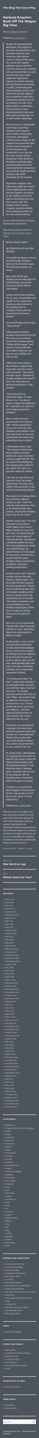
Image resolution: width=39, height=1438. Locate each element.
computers (9, 1137)
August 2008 (10, 964)
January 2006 (11, 1060)
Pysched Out (10, 1304)
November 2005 (12, 1066)
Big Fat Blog (10, 1350)
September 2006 (12, 1035)
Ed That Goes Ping (9, 848)
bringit (8, 1134)
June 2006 (9, 1045)
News (7, 1205)
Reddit (24, 32)
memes (8, 1196)
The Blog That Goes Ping (19, 7)
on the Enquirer (19, 38)
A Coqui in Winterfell (14, 1267)
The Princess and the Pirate (17, 1307)
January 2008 (11, 986)
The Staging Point (13, 1313)
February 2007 (11, 1020)
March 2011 (10, 909)
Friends (8, 1147)
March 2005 (10, 1091)
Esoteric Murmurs (13, 1387)
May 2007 (9, 1011)
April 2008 (9, 977)
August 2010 (10, 918)
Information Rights (13, 1171)
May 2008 (9, 974)
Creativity (9, 1140)
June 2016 (9, 902)
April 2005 (9, 1088)
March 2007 (10, 1017)
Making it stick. (12, 1356)
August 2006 (10, 1039)
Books (8, 1131)
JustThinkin (10, 1181)
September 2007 (12, 998)
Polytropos (10, 1295)
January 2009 (11, 952)
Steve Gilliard (12, 32)
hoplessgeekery (12, 1165)
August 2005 (10, 1076)
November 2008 (12, 958)
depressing (10, 1143)
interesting (10, 1178)
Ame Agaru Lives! (12, 1276)
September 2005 (12, 1073)
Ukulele (8, 1239)
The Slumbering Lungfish (16, 1365)
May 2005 (9, 1085)
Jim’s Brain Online (13, 1282)
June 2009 (9, 940)
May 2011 (9, 905)
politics (8, 1215)
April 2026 (9, 899)
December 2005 (12, 1063)
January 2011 (10, 912)
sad (6, 1227)
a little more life (12, 1270)
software (9, 1236)
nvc (6, 1208)
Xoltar (8, 1368)
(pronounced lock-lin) (14, 1264)
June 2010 (9, 924)
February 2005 (11, 1094)
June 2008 (9, 970)
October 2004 (11, 1107)
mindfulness (10, 1199)
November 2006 (12, 1029)
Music (7, 1202)
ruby (7, 1224)
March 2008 (10, 980)
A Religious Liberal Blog (15, 1273)
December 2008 (12, 955)
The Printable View (13, 1310)
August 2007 (10, 1001)
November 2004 (12, 1104)
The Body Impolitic (13, 1332)
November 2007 (12, 992)
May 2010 (9, 927)
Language (9, 1184)
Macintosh (9, 1193)
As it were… (10, 1279)
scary (7, 1230)
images (8, 1168)
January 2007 (10, 1023)
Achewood (9, 1405)
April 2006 (9, 1051)
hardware (9, 1162)
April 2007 (9, 1014)
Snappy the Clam (12, 1359)
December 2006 (12, 1026)
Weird (7, 1246)
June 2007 (9, 1008)
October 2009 (11, 930)
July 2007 (9, 1005)
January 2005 (11, 1097)
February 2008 (11, 983)
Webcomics (10, 1243)
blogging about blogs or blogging (19, 1128)
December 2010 (11, 915)
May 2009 (9, 943)
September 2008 (12, 961)
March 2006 (10, 1054)
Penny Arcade (11, 1408)
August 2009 (10, 933)
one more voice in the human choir (20, 1292)
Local (7, 1190)
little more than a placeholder (18, 1286)
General (29, 848)
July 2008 (9, 967)
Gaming (8, 1156)
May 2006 (9, 1048)
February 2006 (11, 1057)
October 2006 (11, 1032)
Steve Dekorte (11, 1362)
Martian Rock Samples (14, 1289)
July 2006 (9, 1042)
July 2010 (9, 921)
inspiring (9, 1174)
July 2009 (9, 936)
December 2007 (12, 989)
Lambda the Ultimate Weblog (17, 1353)
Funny (8, 1150)
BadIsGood (10, 1125)
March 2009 (10, 946)
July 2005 (9, 1079)
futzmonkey (10, 1153)
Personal (9, 1212)
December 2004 (12, 1100)
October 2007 (11, 995)
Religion (8, 1221)
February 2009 (11, 949)
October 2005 (11, 1070)
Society (8, 1233)
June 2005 (9, 1082)
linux (7, 1187)
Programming (11, 1218)
